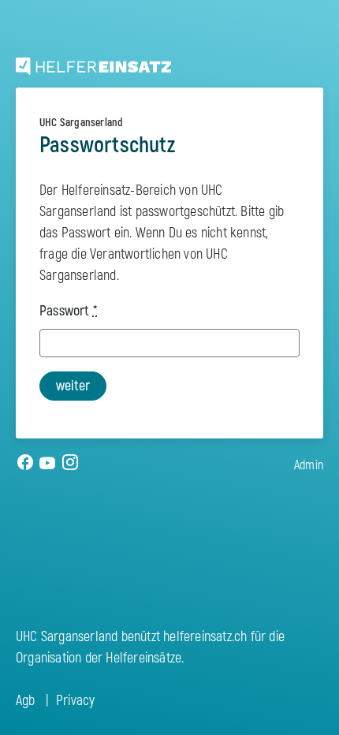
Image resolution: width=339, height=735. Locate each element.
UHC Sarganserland (81, 122)
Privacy (75, 701)
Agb (25, 701)
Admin (308, 465)
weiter (73, 386)
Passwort (68, 311)
